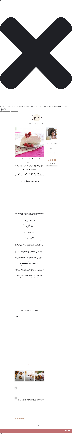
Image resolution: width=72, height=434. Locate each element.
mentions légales (4, 431)
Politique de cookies (3, 112)
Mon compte (40, 430)
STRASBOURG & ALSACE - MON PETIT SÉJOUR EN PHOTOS (38, 425)
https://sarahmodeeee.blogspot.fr (24, 392)
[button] (36, 53)
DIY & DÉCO (35, 123)
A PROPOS (30, 123)
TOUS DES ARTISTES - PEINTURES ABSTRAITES (20, 425)
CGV (6, 431)
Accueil (30, 430)
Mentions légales (8, 112)
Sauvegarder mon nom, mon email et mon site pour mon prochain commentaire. (25, 415)
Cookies (1, 433)
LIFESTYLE (41, 123)
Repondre (20, 393)
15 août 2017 (29, 160)
